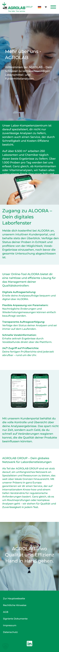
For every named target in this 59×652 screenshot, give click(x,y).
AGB (5, 611)
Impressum (9, 625)
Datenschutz (10, 632)
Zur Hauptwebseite (14, 598)
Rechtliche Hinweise (14, 605)
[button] (42, 7)
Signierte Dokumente (15, 618)
